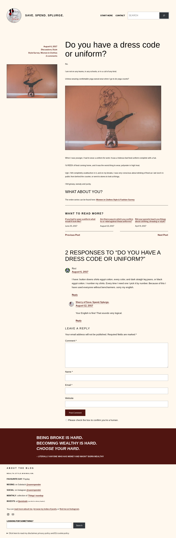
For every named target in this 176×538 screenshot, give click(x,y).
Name (69, 372)
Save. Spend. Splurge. (44, 15)
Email (68, 385)
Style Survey (34, 53)
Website (69, 398)
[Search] (164, 15)
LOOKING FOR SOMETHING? (20, 521)
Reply (75, 294)
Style (54, 49)
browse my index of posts (45, 509)
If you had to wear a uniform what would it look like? (80, 220)
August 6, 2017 (80, 271)
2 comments (51, 56)
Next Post (163, 235)
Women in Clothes (48, 53)
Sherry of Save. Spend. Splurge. (92, 302)
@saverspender (33, 484)
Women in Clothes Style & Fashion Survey (115, 200)
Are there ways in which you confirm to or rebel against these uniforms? (116, 220)
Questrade (23, 501)
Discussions (46, 49)
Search (79, 525)
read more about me (23, 509)
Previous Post (72, 235)
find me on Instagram (69, 509)
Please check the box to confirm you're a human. (93, 420)
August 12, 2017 (84, 305)
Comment (71, 340)
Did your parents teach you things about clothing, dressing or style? (150, 220)
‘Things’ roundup (35, 495)
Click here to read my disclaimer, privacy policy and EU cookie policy (39, 533)
